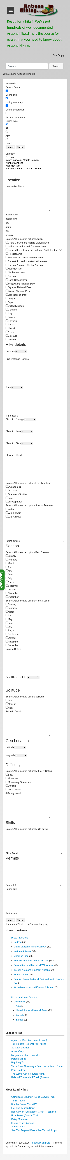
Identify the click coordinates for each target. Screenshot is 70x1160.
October (12, 589)
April (10, 567)
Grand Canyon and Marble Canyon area (28, 242)
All (7, 128)
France (11, 317)
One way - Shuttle (17, 494)
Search (56, 66)
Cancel (20, 147)
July (10, 578)
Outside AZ (19, 1001)
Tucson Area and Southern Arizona (26, 257)
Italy (10, 313)
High (10, 707)
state (8, 227)
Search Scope (13, 87)
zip (7, 231)
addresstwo (11, 218)
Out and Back (15, 486)
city (7, 223)
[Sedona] (33, 157)
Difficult (12, 785)
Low (10, 700)
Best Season (42, 552)
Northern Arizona (16, 272)
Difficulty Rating (43, 771)
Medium (12, 704)
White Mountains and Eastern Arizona (27, 246)
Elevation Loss (13, 431)
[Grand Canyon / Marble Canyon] (33, 160)
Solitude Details (14, 711)
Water (11, 509)
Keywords (11, 83)
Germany (12, 309)
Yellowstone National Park (21, 283)
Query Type (12, 121)
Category (10, 153)
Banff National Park (18, 280)
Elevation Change (15, 419)
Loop (10, 498)
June (10, 574)
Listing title (11, 94)
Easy (10, 774)
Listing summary (14, 102)
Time (8, 387)
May (10, 571)
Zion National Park (17, 294)
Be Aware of (12, 913)
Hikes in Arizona (19, 937)
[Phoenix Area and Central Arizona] (33, 168)
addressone (12, 214)
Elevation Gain (13, 443)
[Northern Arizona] (33, 163)
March (11, 563)
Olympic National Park (19, 287)
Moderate (13, 778)
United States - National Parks (32, 1010)
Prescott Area (15, 253)
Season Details (13, 649)
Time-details (12, 415)
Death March (14, 789)
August (11, 582)
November (13, 593)
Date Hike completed (16, 677)
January (12, 556)
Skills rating (41, 829)
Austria (11, 324)
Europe (19, 1019)
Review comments (15, 117)
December (13, 597)
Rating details (13, 541)
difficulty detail (13, 793)
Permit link (11, 889)
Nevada (12, 339)
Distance (10, 351)
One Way (13, 490)
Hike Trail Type (43, 483)
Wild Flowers (14, 513)
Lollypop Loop (15, 501)
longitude (10, 755)
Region (39, 239)
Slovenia (12, 321)
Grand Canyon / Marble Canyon (30, 946)
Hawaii (11, 328)
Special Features (44, 505)
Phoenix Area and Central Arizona (25, 265)
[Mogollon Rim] (33, 165)
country (9, 235)
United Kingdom (16, 306)
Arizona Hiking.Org (40, 1142)
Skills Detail (12, 853)
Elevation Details (14, 455)
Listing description (15, 109)
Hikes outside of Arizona (24, 997)
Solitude (39, 696)
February (12, 559)
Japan (11, 302)
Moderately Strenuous (19, 782)
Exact (9, 143)
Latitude (10, 747)
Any (8, 135)
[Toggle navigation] (10, 10)
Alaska (11, 332)
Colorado (12, 335)
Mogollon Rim (15, 268)
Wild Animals (14, 516)
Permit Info (11, 885)
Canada (20, 1015)
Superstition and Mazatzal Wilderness (27, 261)
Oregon (11, 298)
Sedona (12, 276)
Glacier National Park (19, 291)
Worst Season (42, 600)
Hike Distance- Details (17, 359)
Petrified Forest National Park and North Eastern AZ (35, 250)
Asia (18, 1006)
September (13, 585)
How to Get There (15, 186)
